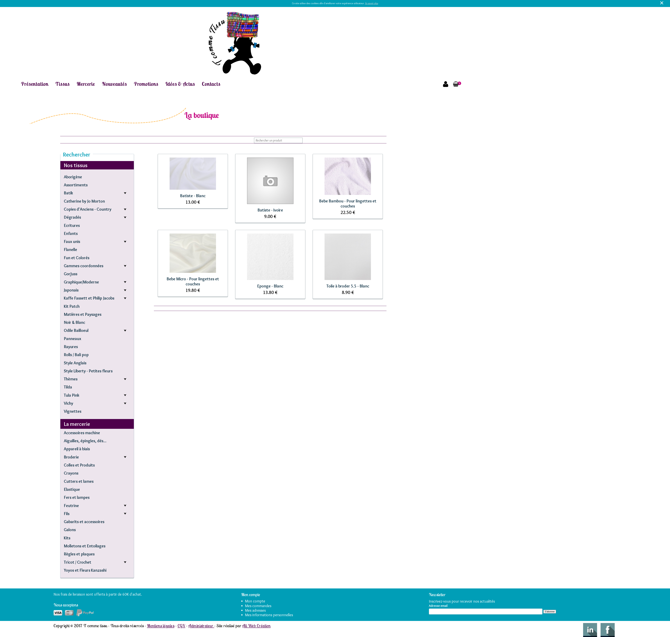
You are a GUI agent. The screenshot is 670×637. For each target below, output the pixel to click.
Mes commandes (258, 605)
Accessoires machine (82, 432)
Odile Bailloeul (76, 330)
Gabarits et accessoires (84, 521)
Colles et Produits (79, 465)
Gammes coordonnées (83, 265)
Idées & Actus (180, 84)
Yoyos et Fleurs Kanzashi (85, 570)
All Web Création (256, 625)
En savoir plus (371, 3)
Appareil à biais (77, 448)
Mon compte (255, 601)
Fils (66, 513)
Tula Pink (71, 395)
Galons (70, 529)
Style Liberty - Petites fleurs (88, 370)
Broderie (71, 457)
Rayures (71, 346)
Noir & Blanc (74, 322)
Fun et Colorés (76, 257)
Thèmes (70, 378)
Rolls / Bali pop (76, 354)
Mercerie (86, 84)
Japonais (71, 290)
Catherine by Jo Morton (84, 201)
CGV (181, 625)
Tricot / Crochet (77, 562)
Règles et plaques (79, 553)
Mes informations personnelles (269, 615)
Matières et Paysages (82, 314)
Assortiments (76, 184)
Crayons (71, 473)
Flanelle (70, 249)
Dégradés (72, 217)
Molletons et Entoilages (84, 545)
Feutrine (71, 505)
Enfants (71, 233)
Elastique (72, 489)
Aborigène (73, 176)
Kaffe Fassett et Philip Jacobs (89, 298)
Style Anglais (75, 362)
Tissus (62, 84)
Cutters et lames (79, 481)
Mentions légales (160, 625)
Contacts (211, 84)
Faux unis (72, 241)
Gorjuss (70, 273)
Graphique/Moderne (81, 282)
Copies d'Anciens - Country (87, 209)
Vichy (68, 403)
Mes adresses (255, 610)
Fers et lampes (77, 497)
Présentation (34, 84)
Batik (68, 192)
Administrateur (201, 625)
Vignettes (72, 411)
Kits (67, 537)
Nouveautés (114, 84)
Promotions (146, 84)
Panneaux (72, 338)
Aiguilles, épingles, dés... (85, 440)
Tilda (68, 387)
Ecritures (72, 225)
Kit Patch (72, 306)
